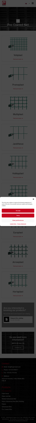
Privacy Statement (21, 224)
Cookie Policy (13, 224)
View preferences (18, 220)
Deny (18, 215)
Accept (18, 211)
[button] (33, 199)
